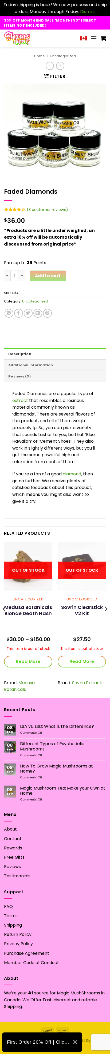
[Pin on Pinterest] (47, 313)
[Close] (75, 1042)
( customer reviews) (47, 209)
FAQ (8, 906)
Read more (28, 661)
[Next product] (50, 66)
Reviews (12, 867)
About (10, 829)
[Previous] (4, 619)
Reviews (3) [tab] (19, 376)
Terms (11, 916)
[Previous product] (60, 66)
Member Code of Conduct (31, 963)
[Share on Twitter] (28, 313)
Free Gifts (14, 857)
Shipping (13, 925)
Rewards (13, 848)
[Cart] (103, 38)
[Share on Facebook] (18, 313)
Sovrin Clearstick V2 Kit (82, 610)
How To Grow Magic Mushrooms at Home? (56, 768)
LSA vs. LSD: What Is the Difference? (57, 726)
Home (39, 56)
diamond (72, 474)
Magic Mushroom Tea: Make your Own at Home (62, 791)
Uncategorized (63, 56)
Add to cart (48, 276)
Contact (13, 839)
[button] (94, 38)
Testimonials (17, 876)
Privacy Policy (18, 944)
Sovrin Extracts (88, 683)
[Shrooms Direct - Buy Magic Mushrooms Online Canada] (27, 38)
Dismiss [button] (88, 12)
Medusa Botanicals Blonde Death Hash (28, 610)
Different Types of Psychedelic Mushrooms (52, 746)
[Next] (106, 619)
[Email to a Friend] (37, 313)
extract (20, 400)
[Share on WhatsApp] (9, 313)
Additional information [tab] (30, 365)
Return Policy (18, 934)
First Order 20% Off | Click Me (38, 1042)
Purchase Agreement (26, 953)
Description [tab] (19, 354)
